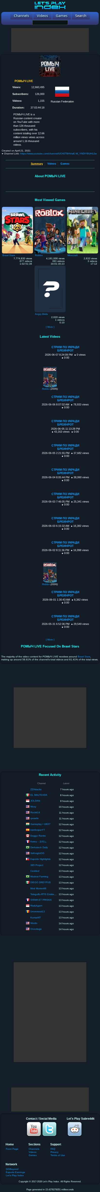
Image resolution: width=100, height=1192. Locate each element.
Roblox (46, 388)
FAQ (52, 1149)
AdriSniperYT (37, 830)
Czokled (34, 871)
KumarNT (35, 917)
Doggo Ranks (38, 835)
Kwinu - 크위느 (38, 841)
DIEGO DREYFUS (40, 882)
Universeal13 (37, 911)
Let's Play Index (15, 1175)
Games (64, 163)
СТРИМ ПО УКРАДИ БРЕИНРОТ (65, 348)
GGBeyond (12, 1169)
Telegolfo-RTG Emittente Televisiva (49, 894)
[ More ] (50, 327)
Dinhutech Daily (39, 847)
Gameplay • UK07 (40, 824)
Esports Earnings (15, 1172)
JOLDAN (35, 800)
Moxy (33, 806)
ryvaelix (34, 818)
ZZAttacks (36, 789)
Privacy (54, 1152)
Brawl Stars (84, 656)
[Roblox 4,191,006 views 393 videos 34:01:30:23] (50, 208)
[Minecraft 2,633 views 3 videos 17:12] (82, 208)
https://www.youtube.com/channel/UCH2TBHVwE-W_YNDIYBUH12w (58, 153)
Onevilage (36, 929)
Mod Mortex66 (38, 888)
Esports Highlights (40, 859)
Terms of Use (57, 1155)
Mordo (33, 923)
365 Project (36, 865)
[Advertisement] (50, 40)
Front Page (12, 1149)
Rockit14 (35, 812)
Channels (34, 1149)
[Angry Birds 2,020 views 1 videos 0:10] (50, 266)
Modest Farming (39, 876)
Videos (51, 163)
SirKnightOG (37, 853)
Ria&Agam (36, 905)
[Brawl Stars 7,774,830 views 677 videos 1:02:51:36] (17, 208)
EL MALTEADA (38, 795)
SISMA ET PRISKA (41, 899)
